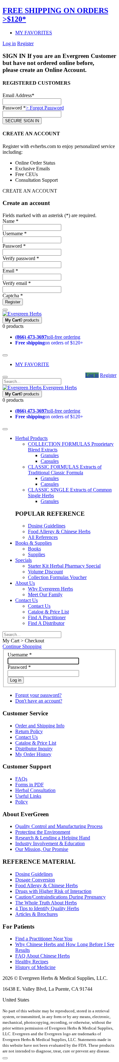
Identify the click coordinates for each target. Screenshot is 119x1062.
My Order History (33, 754)
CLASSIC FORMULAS (65, 469)
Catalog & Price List (48, 611)
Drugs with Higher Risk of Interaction (53, 891)
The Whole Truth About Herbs (46, 902)
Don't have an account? (38, 701)
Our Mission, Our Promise (41, 849)
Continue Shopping (22, 646)
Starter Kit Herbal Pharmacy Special (64, 566)
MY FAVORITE (32, 364)
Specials (23, 560)
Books (34, 548)
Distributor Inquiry (34, 748)
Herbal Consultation (35, 790)
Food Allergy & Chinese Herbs (59, 531)
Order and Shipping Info (39, 725)
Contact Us (26, 600)
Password (19, 667)
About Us (25, 583)
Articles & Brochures (36, 914)
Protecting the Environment (42, 832)
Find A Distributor (46, 623)
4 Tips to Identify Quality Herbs (47, 908)
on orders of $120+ (49, 342)
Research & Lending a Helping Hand (52, 837)
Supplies (36, 554)
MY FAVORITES (33, 32)
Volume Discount (45, 571)
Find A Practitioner (47, 617)
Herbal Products (31, 438)
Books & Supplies (33, 543)
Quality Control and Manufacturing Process (58, 826)
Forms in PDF (29, 784)
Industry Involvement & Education (50, 843)
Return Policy (29, 731)
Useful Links (28, 796)
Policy (21, 801)
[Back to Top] (5, 1058)
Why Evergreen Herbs (50, 588)
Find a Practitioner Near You (43, 938)
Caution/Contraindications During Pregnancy (60, 897)
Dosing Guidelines (46, 525)
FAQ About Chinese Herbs (42, 956)
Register (25, 43)
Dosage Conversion (35, 879)
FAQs (21, 779)
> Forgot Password (45, 107)
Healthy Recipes (31, 961)
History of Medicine (35, 967)
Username (20, 654)
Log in (9, 43)
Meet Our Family (45, 594)
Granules (50, 455)
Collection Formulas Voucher (57, 577)
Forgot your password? (38, 695)
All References (43, 537)
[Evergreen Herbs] (22, 313)
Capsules (50, 461)
